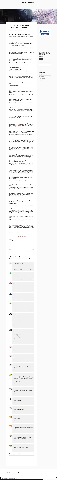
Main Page (19, 236)
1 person (17, 324)
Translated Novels (17, 7)
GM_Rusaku (15, 314)
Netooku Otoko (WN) (18, 30)
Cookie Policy (15, 478)
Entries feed (42, 76)
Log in (41, 74)
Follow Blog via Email (43, 49)
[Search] (49, 65)
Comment (31, 462)
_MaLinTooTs (15, 283)
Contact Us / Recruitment (25, 7)
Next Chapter (24, 236)
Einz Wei (14, 294)
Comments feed (42, 78)
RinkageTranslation (28, 2)
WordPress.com (42, 80)
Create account (42, 72)
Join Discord (43, 7)
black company (18, 125)
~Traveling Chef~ (16, 425)
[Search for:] (45, 65)
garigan (14, 416)
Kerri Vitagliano (16, 445)
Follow (41, 58)
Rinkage (11, 30)
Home (12, 7)
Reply (32, 269)
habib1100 (15, 407)
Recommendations (32, 7)
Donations (39, 7)
